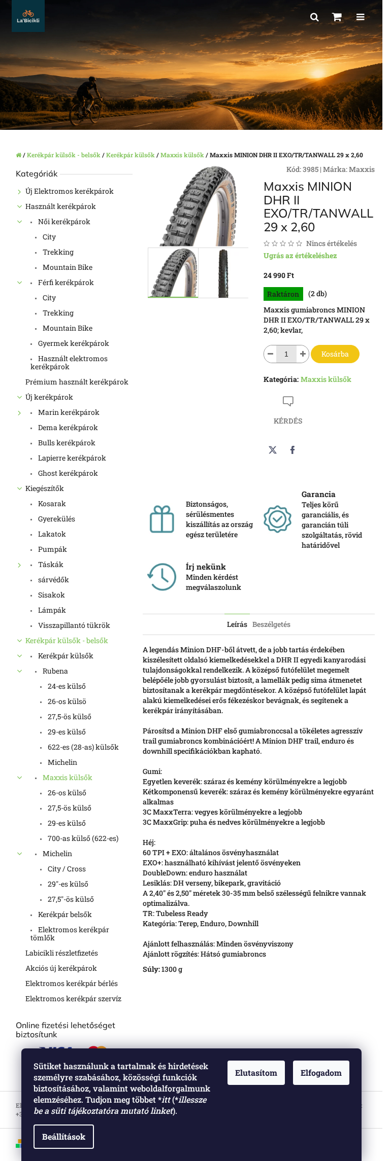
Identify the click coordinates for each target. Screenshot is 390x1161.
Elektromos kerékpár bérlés (71, 983)
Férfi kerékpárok (65, 282)
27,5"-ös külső (70, 899)
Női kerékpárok (63, 221)
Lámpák (51, 610)
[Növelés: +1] (303, 354)
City (48, 236)
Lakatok (51, 534)
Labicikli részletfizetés (61, 953)
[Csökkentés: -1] (270, 354)
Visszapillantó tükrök (73, 625)
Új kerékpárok (49, 397)
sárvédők (53, 579)
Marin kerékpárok (68, 412)
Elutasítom (256, 1072)
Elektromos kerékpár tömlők (69, 933)
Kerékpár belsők (64, 914)
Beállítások (63, 1136)
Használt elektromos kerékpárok (69, 362)
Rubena (54, 671)
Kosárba (335, 354)
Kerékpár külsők (65, 655)
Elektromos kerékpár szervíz (73, 998)
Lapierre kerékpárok (71, 458)
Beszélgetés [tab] (271, 624)
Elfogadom (321, 1072)
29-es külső (66, 731)
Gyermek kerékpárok (73, 343)
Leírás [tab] (237, 624)
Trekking (57, 252)
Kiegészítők (44, 488)
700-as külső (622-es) (82, 838)
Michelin (61, 762)
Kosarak (51, 503)
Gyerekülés (56, 518)
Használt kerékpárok (60, 206)
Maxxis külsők (66, 777)
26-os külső (66, 792)
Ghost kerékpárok (67, 473)
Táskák (50, 564)
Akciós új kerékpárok (61, 968)
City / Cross (66, 868)
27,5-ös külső (68, 716)
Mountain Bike (66, 267)
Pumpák (52, 549)
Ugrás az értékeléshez (300, 255)
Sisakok (51, 595)
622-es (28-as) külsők (82, 747)
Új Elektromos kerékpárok (69, 191)
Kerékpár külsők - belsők (66, 640)
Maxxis (362, 169)
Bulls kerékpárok (66, 442)
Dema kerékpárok (67, 427)
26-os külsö (66, 701)
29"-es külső (67, 884)
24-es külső (66, 686)
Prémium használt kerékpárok (76, 381)
